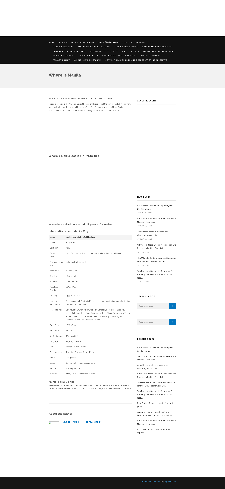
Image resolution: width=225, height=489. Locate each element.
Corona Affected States (104, 51)
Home (52, 42)
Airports (68, 385)
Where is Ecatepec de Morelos (119, 56)
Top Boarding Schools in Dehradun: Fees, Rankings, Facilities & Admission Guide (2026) (156, 274)
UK (151, 42)
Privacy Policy (61, 60)
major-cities (67, 382)
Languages (108, 385)
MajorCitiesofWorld (78, 99)
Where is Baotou (151, 56)
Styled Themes (170, 482)
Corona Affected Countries (69, 51)
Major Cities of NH (63, 47)
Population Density (113, 389)
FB (123, 51)
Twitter (134, 51)
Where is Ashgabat (64, 56)
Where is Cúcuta (88, 56)
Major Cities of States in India (76, 42)
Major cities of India (126, 47)
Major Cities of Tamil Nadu (94, 47)
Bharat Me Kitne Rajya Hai (157, 47)
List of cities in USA (134, 42)
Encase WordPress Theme (152, 482)
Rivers (128, 389)
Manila (118, 385)
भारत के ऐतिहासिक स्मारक (108, 42)
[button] (172, 306)
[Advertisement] (78, 18)
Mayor (126, 385)
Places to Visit (79, 389)
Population (95, 389)
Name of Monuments (59, 389)
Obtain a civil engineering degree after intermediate (136, 60)
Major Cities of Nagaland (158, 51)
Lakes (98, 385)
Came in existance (84, 385)
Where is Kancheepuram (87, 60)
